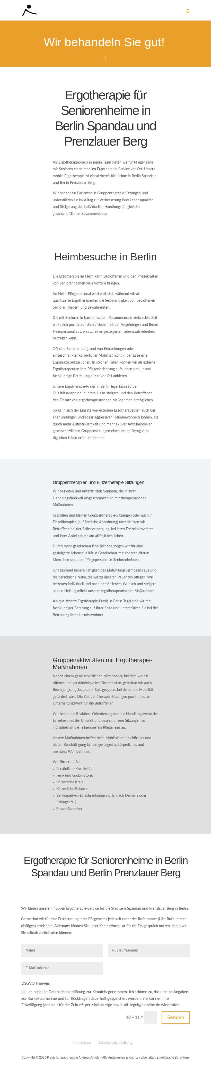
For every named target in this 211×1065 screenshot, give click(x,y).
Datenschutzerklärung (115, 1043)
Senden (175, 1017)
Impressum (82, 1043)
